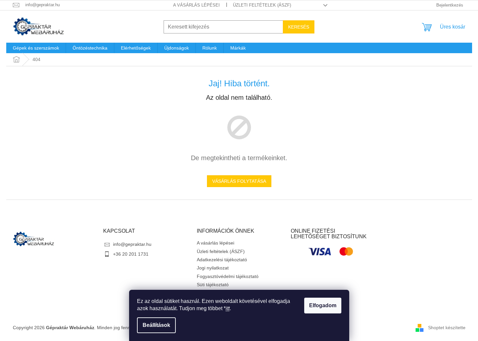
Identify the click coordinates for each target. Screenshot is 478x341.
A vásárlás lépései (196, 5)
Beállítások (156, 325)
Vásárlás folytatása (239, 181)
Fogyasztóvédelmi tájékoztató (228, 276)
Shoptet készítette (447, 327)
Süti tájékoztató (213, 284)
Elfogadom (322, 305)
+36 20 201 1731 (130, 254)
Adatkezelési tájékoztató (222, 259)
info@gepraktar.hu (132, 244)
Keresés (298, 27)
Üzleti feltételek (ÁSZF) (262, 5)
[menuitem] (36, 48)
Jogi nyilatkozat (213, 267)
